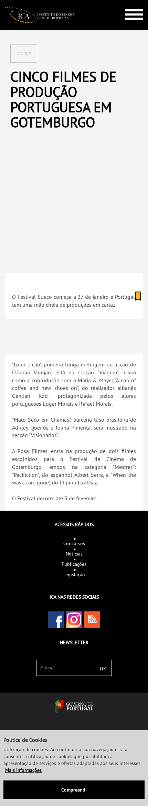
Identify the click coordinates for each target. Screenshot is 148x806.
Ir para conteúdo (129, 3)
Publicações (74, 564)
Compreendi (74, 790)
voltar (24, 53)
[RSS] (92, 619)
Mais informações (23, 770)
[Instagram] (74, 619)
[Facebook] (56, 619)
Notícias (74, 554)
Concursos (74, 543)
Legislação (74, 574)
